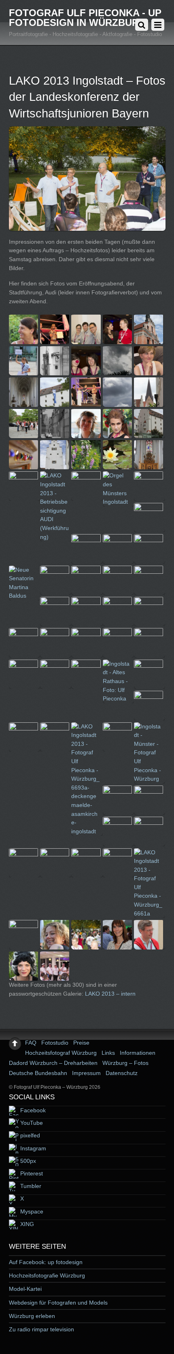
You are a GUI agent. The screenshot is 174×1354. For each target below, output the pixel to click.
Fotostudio (54, 1042)
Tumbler (30, 1186)
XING (26, 1224)
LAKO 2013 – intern (110, 993)
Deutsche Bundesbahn (38, 1073)
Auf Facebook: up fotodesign (46, 1262)
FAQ (30, 1042)
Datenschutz (122, 1073)
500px (27, 1161)
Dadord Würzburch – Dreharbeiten (53, 1063)
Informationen (137, 1053)
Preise (81, 1042)
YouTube (31, 1123)
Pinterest (31, 1173)
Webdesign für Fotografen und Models (58, 1302)
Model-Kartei (25, 1289)
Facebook (32, 1110)
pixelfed (29, 1135)
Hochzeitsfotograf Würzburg (61, 1053)
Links (108, 1053)
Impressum (86, 1073)
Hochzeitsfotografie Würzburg (47, 1275)
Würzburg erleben (32, 1316)
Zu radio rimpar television (41, 1329)
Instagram (32, 1148)
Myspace (31, 1211)
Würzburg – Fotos (125, 1063)
